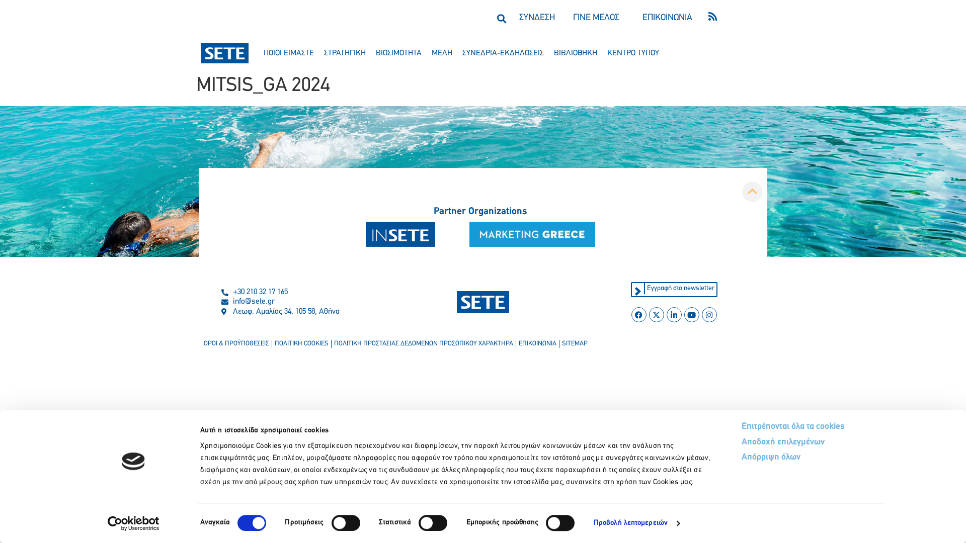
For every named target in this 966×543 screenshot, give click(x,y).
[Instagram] (709, 314)
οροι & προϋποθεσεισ (236, 343)
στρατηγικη (345, 53)
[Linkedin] (674, 314)
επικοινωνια (537, 343)
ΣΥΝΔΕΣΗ (537, 18)
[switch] (346, 523)
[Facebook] (639, 314)
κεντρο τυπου (633, 53)
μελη (442, 53)
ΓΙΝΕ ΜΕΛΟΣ (596, 18)
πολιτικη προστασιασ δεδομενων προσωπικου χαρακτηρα (423, 343)
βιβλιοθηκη (575, 53)
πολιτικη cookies (302, 343)
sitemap (575, 343)
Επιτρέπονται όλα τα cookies (793, 426)
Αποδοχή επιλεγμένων (783, 442)
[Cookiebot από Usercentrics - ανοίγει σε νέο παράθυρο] (134, 523)
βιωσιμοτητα (399, 53)
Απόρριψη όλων (771, 457)
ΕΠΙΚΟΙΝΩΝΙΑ (667, 18)
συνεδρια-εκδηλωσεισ (503, 53)
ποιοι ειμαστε (289, 53)
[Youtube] (691, 314)
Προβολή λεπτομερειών (631, 523)
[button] (501, 18)
